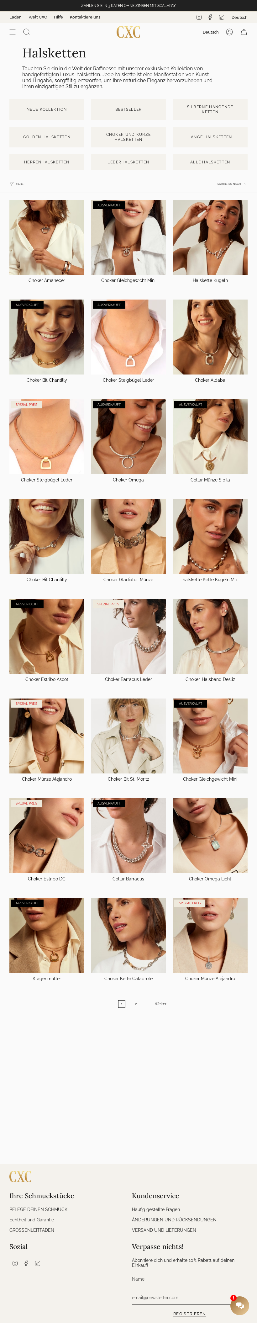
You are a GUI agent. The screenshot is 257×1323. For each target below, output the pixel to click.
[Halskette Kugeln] (210, 237)
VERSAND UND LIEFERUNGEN (164, 1230)
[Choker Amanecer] (46, 237)
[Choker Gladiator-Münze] (128, 536)
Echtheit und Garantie (31, 1219)
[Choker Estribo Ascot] (46, 636)
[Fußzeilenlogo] (20, 1176)
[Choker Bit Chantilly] (46, 337)
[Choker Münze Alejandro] (46, 736)
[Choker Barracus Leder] (128, 636)
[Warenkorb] (244, 32)
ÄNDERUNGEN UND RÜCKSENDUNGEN (174, 1219)
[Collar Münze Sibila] (210, 436)
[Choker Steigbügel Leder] (128, 337)
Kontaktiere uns (85, 17)
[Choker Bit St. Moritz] (128, 736)
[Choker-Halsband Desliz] (210, 636)
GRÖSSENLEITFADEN (31, 1230)
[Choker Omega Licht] (210, 835)
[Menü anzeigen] (12, 32)
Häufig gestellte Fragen (156, 1209)
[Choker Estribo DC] (46, 835)
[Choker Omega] (128, 436)
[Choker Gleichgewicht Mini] (128, 237)
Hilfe (58, 17)
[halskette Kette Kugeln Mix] (210, 536)
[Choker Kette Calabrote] (128, 935)
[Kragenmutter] (46, 935)
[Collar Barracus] (128, 835)
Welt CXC (38, 17)
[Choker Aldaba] (210, 337)
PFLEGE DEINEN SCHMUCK (38, 1209)
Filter (20, 183)
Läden (15, 17)
